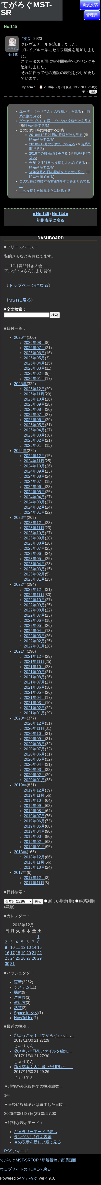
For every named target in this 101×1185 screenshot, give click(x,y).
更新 (18, 982)
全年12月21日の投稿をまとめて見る (57, 163)
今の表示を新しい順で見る (37, 1142)
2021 (20, 651)
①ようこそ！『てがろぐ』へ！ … (44, 1035)
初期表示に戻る (50, 220)
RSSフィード (16, 1151)
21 (34, 953)
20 (28, 953)
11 (18, 947)
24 (12, 958)
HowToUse (23, 1018)
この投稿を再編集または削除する (45, 191)
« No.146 (41, 214)
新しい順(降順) (61, 901)
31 (12, 964)
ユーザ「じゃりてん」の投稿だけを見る (50, 111)
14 (34, 947)
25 (18, 958)
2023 (20, 517)
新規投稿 (90, 5)
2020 (20, 718)
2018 (20, 852)
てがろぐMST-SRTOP (19, 1160)
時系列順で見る (36, 125)
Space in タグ (26, 1013)
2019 (20, 785)
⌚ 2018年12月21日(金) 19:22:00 (62, 87)
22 (39, 953)
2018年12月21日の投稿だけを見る (56, 135)
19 (23, 953)
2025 (20, 384)
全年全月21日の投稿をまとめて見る (57, 172)
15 (39, 947)
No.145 (13, 55)
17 (12, 953)
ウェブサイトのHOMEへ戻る (25, 1169)
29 (39, 958)
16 (7, 953)
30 (7, 964)
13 (28, 947)
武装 (18, 1008)
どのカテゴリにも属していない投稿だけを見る (55, 121)
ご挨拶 (20, 997)
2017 (20, 872)
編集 (93, 91)
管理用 (92, 15)
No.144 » (60, 214)
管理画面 (68, 1160)
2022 (20, 584)
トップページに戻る (28, 285)
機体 (18, 992)
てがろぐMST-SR (26, 8)
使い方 (20, 1003)
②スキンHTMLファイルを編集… (43, 1051)
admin (31, 87)
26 (23, 958)
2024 (20, 451)
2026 (20, 337)
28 (34, 958)
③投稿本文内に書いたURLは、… (43, 1067)
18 (18, 953)
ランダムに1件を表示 (32, 1137)
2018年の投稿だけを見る (48, 153)
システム (22, 987)
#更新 (27, 39)
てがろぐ (30, 1178)
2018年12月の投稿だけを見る (52, 144)
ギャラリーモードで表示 (35, 1132)
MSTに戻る (20, 300)
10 (12, 947)
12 (23, 947)
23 (7, 958)
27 (28, 958)
